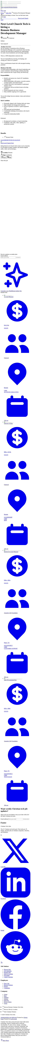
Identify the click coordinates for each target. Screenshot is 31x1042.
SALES (3, 140)
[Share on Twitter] (15, 192)
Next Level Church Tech (7, 143)
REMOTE (7, 140)
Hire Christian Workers (10, 1012)
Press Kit (6, 1000)
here (4, 17)
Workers (11, 7)
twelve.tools (13, 1019)
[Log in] (1, 9)
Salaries (15, 7)
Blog (5, 996)
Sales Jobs (8, 13)
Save (4, 157)
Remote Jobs (7, 972)
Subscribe (26, 819)
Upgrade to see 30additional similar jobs (11, 291)
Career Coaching (8, 977)
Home (2, 13)
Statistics (6, 997)
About (5, 994)
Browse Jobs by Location (10, 1009)
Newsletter (7, 975)
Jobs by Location (8, 974)
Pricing (6, 986)
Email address (4, 255)
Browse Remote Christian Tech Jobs (13, 1007)
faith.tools (14, 1017)
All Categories (7, 971)
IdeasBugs (6, 1040)
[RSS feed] (2, 963)
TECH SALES (14, 140)
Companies (6, 7)
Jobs (2, 7)
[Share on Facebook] (15, 252)
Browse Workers (8, 985)
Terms (5, 1003)
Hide (10, 157)
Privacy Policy (8, 1002)
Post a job (3, 10)
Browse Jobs (7, 969)
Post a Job (6, 983)
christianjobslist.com (6, 1017)
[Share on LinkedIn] (15, 222)
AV (19, 140)
